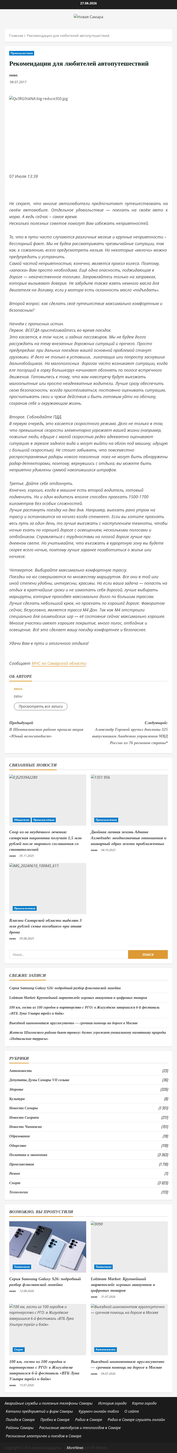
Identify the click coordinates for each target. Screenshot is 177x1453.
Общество (21, 820)
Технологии (18, 1192)
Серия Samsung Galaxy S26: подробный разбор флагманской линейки (65, 988)
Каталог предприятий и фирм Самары (39, 1411)
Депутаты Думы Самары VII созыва (39, 1080)
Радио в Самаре (88, 1419)
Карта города (144, 1403)
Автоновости (20, 1071)
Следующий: (130, 732)
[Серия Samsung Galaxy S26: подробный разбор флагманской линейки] (47, 1247)
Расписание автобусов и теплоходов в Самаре (80, 1427)
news (13, 75)
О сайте (131, 1411)
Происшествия (22, 53)
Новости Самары (23, 1108)
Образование (19, 1136)
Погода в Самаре (20, 1419)
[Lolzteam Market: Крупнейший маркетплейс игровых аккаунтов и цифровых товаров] (129, 1247)
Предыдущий (46, 729)
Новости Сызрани (24, 1117)
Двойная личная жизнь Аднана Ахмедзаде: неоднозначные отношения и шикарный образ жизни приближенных (128, 838)
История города (112, 1403)
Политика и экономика (28, 1155)
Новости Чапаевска (25, 1127)
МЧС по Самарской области (59, 663)
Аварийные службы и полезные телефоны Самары (49, 1403)
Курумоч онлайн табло (99, 1411)
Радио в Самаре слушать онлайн (136, 1419)
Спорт (14, 1183)
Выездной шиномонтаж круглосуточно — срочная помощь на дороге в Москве (73, 1023)
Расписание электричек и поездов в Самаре (43, 1435)
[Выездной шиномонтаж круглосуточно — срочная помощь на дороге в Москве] (129, 1329)
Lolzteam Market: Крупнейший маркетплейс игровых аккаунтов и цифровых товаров (78, 998)
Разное (14, 1173)
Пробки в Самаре (55, 1419)
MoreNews (75, 1447)
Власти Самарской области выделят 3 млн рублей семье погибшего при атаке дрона (45, 926)
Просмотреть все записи (41, 706)
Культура (17, 1099)
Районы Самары (20, 1427)
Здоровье (16, 1089)
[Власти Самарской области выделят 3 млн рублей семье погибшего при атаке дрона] (47, 888)
